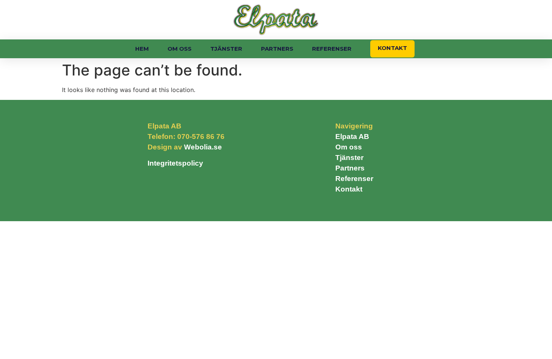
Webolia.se (203, 147)
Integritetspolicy (175, 163)
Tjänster (226, 48)
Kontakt (392, 47)
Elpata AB (352, 136)
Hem (142, 48)
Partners (277, 48)
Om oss (179, 48)
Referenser (331, 48)
